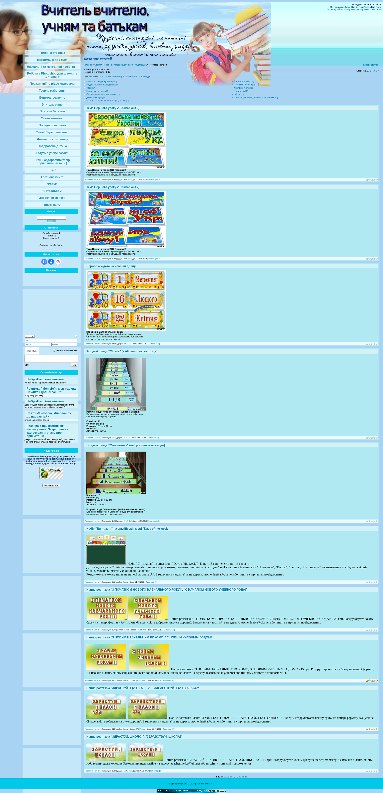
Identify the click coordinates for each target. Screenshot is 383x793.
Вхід (373, 9)
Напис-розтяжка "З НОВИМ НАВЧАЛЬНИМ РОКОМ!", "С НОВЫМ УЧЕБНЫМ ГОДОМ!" (149, 637)
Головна (331, 9)
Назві (108, 76)
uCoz (211, 783)
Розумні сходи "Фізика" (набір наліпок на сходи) (121, 351)
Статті (97, 65)
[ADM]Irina (141, 630)
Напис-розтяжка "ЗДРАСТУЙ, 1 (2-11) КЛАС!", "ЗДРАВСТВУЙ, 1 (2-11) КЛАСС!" (142, 688)
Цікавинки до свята (96, 91)
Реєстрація (356, 9)
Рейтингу (117, 76)
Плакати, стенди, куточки (99, 81)
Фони (89, 88)
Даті (101, 76)
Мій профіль (343, 9)
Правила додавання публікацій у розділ (106, 100)
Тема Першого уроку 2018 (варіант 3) (112, 108)
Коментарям (130, 76)
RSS (379, 9)
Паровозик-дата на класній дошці (111, 266)
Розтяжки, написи (243, 84)
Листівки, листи (242, 88)
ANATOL (127, 179)
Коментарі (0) (154, 179)
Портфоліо (239, 91)
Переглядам (145, 76)
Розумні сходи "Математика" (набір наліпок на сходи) (125, 445)
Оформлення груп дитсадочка (101, 94)
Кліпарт (237, 94)
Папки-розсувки (242, 81)
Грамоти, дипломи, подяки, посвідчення (254, 97)
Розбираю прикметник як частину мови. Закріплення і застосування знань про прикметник (47, 431)
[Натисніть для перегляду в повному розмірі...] (126, 168)
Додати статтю (370, 65)
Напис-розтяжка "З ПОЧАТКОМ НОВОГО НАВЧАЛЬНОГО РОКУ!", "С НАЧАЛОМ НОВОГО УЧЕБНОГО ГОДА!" (167, 589)
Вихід (366, 9)
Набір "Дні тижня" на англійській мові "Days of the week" (127, 528)
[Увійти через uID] (44, 262)
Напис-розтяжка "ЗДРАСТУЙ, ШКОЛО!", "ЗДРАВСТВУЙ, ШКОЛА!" (134, 736)
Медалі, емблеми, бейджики (100, 84)
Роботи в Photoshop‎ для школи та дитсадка (125, 65)
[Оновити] (76, 336)
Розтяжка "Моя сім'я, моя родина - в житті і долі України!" (51, 390)
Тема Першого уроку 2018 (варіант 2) (112, 187)
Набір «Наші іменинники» (45, 379)
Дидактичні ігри (94, 97)
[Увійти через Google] (58, 262)
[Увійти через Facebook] (51, 262)
